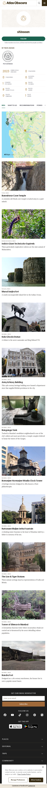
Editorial (6, 746)
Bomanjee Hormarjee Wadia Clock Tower (22, 481)
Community (8, 761)
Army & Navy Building (12, 382)
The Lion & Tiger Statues (13, 576)
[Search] (39, 3)
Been (3, 105)
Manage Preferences (18, 780)
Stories (39, 105)
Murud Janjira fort (10, 291)
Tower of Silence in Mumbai (15, 624)
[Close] (43, 767)
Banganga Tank (9, 430)
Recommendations (27, 105)
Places (5, 739)
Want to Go (12, 105)
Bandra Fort (7, 675)
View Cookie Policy (23, 774)
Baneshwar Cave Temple (14, 196)
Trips (4, 753)
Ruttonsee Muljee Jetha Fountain (17, 529)
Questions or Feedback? (23, 785)
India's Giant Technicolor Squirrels (18, 244)
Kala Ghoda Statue (11, 337)
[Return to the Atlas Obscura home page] (15, 3)
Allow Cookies (36, 780)
